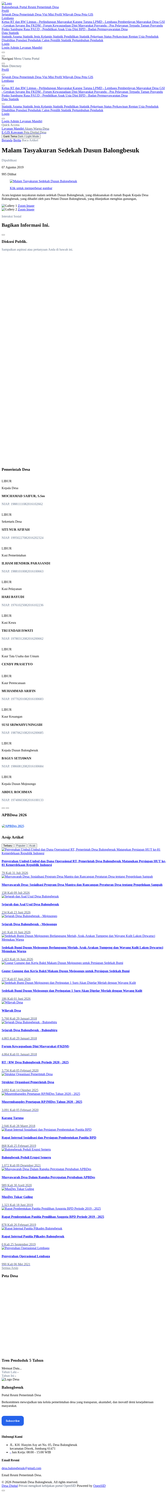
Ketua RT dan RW (14, 22)
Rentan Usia (137, 36)
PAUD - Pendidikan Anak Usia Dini (55, 29)
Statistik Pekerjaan (91, 36)
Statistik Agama (12, 36)
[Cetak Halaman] (3, 234)
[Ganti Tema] (3, 52)
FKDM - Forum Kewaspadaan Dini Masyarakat (62, 25)
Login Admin (11, 47)
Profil (5, 10)
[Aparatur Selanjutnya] (7, 808)
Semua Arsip (10, 1268)
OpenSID (99, 1485)
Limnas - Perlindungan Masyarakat (50, 22)
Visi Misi (48, 14)
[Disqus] (84, 306)
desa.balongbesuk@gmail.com (21, 1468)
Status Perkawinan (116, 36)
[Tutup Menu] (3, 63)
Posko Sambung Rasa (16, 29)
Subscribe (13, 1421)
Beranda (7, 140)
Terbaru (7, 845)
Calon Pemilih (51, 40)
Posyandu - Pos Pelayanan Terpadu (117, 25)
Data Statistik (10, 33)
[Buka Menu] (3, 56)
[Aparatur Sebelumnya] (3, 808)
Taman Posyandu (152, 25)
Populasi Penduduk (29, 40)
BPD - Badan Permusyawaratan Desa (103, 29)
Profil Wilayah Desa (68, 14)
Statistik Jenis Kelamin (38, 36)
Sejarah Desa (10, 14)
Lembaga (8, 18)
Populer (20, 845)
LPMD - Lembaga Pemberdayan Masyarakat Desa (126, 22)
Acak (32, 845)
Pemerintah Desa (30, 14)
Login (5, 44)
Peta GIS (87, 14)
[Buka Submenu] (3, 74)
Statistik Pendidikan (66, 36)
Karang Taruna (83, 22)
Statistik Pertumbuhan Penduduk (82, 40)
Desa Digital (10, 1485)
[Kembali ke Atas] (3, 1490)
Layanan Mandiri (31, 47)
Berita (17, 140)
